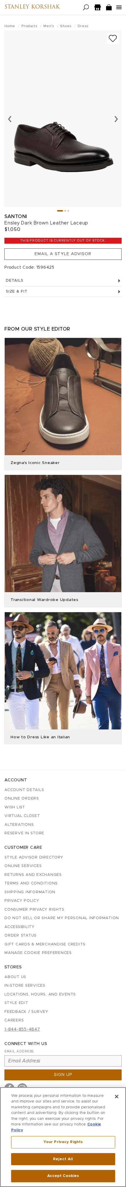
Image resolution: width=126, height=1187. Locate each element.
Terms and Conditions (31, 883)
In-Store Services (24, 986)
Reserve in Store (24, 833)
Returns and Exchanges (33, 875)
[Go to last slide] (9, 118)
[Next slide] (116, 118)
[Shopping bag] (109, 7)
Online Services (23, 866)
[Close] (116, 1096)
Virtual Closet (22, 816)
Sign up (63, 1075)
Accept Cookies (63, 1176)
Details (14, 281)
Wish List (14, 807)
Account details (24, 790)
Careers (14, 1020)
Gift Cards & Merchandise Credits (45, 944)
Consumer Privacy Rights (34, 910)
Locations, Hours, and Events (40, 994)
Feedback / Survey (26, 1012)
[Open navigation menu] (119, 7)
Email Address (19, 1051)
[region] (63, 1137)
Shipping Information (29, 892)
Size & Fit (17, 291)
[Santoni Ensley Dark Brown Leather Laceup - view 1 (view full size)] (63, 118)
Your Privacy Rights (63, 1142)
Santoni (15, 216)
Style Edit (16, 1003)
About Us (15, 977)
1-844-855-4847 (22, 1029)
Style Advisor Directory (33, 857)
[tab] (60, 211)
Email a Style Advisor (63, 254)
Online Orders (21, 798)
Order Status (20, 935)
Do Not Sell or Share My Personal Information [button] (61, 918)
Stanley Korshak (32, 7)
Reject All (63, 1159)
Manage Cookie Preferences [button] (38, 953)
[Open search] (86, 7)
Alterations (19, 825)
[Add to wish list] (113, 38)
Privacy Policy (21, 901)
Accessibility (19, 927)
